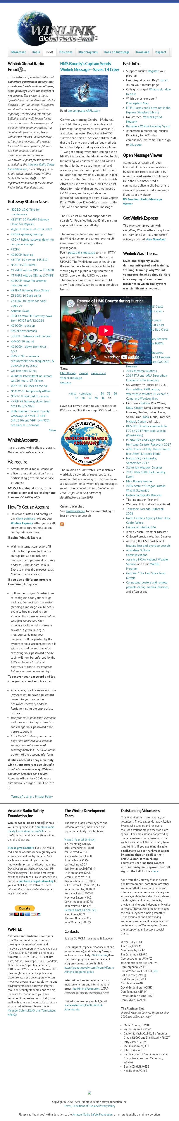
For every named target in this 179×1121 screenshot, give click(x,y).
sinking (83, 373)
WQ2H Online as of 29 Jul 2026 (32, 229)
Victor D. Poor (72, 839)
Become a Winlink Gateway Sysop (148, 126)
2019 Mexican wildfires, (142, 371)
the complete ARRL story (84, 111)
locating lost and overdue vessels (148, 546)
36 (115, 393)
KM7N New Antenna (24, 331)
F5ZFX (15, 249)
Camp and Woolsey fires (142, 398)
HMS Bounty (68, 373)
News (49, 52)
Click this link (99, 955)
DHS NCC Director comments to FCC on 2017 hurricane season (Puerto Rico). (146, 430)
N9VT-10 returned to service (30, 396)
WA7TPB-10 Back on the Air (29, 386)
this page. (136, 144)
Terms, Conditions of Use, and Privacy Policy (89, 1106)
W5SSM (85, 839)
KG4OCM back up (22, 255)
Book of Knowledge (116, 52)
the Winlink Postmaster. (86, 988)
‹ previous (85, 393)
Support (161, 52)
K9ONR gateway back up (27, 234)
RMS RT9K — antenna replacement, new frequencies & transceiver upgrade (32, 360)
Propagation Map (137, 103)
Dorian (142, 421)
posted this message (81, 252)
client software (26, 518)
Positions (66, 52)
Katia (146, 417)
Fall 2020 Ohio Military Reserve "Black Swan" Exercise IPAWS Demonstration (147, 343)
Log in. (164, 80)
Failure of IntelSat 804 (141, 527)
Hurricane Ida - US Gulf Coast (145, 325)
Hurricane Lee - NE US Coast (144, 306)
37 (76, 398)
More (52, 430)
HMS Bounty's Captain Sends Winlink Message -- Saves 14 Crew (89, 66)
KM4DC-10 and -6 (22, 341)
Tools (36, 52)
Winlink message (71, 378)
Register (153, 71)
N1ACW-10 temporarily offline (31, 391)
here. (156, 871)
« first (72, 393)
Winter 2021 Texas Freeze (143, 320)
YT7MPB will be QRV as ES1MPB (32, 270)
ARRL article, (151, 389)
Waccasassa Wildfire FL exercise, (147, 394)
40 (96, 398)
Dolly (129, 408)
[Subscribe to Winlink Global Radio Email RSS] (62, 525)
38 (83, 398)
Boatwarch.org (75, 511)
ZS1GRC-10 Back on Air (26, 296)
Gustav (138, 408)
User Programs (88, 52)
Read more (65, 382)
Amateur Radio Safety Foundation (92, 1114)
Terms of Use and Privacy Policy (32, 796)
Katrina (145, 403)
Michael (131, 421)
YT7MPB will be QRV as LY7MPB (32, 275)
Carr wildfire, (134, 389)
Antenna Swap (20, 311)
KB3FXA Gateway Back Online (30, 290)
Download (142, 52)
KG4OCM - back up (23, 326)
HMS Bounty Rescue (139, 481)
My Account (18, 52)
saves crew (98, 373)
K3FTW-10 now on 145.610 (29, 260)
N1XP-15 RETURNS (23, 265)
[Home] (56, 29)
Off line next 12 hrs (24, 371)
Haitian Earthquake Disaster (144, 495)
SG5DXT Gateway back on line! (31, 336)
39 (89, 398)
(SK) (92, 839)
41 (102, 398)
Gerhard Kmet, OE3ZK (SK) (80, 910)
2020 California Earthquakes (144, 352)
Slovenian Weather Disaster (144, 467)
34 (102, 393)
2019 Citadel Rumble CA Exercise (148, 357)
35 (108, 393)
